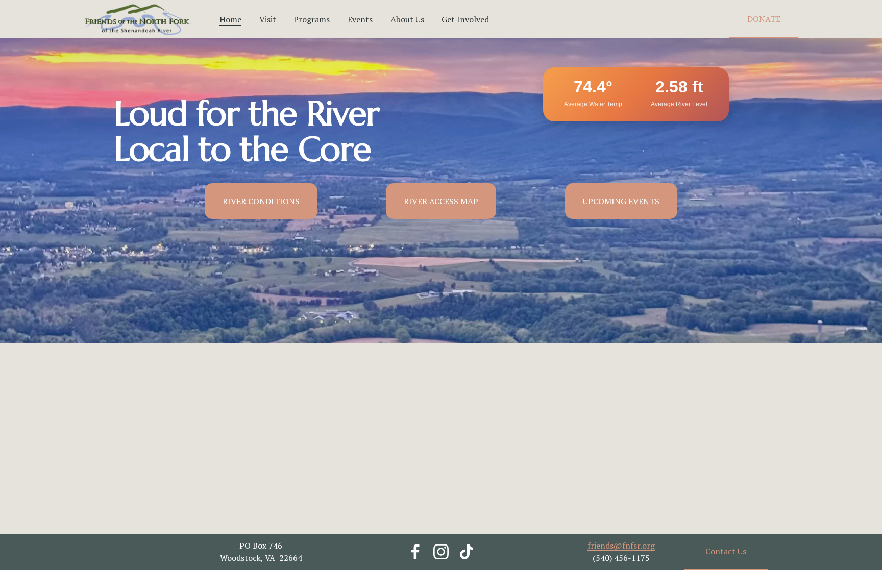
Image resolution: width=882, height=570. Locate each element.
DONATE (763, 18)
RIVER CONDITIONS (261, 201)
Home (230, 19)
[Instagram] (441, 551)
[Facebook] (415, 551)
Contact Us (725, 551)
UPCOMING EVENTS (621, 201)
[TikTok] (466, 551)
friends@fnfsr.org (621, 545)
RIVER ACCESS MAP (441, 201)
